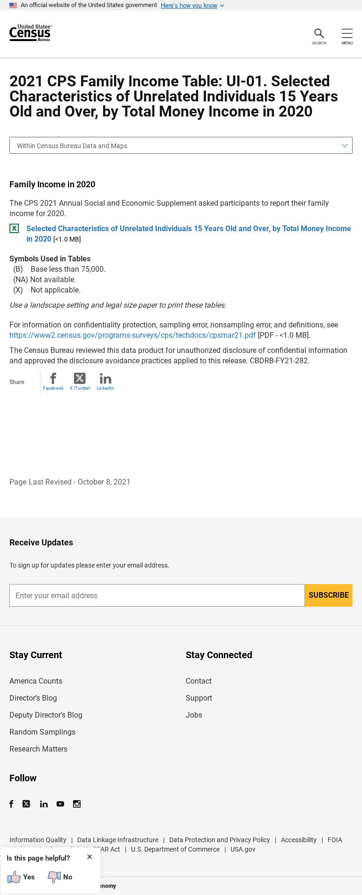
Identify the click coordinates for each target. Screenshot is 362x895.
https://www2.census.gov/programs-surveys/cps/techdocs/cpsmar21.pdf (132, 335)
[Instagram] (76, 804)
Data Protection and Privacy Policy (219, 840)
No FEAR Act (101, 849)
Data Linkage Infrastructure (117, 840)
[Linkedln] (43, 804)
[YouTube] (60, 804)
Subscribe (329, 595)
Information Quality (37, 840)
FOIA (335, 840)
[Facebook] (14, 804)
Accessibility (299, 840)
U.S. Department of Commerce (175, 849)
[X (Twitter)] (27, 804)
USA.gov (242, 849)
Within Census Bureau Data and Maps (72, 146)
